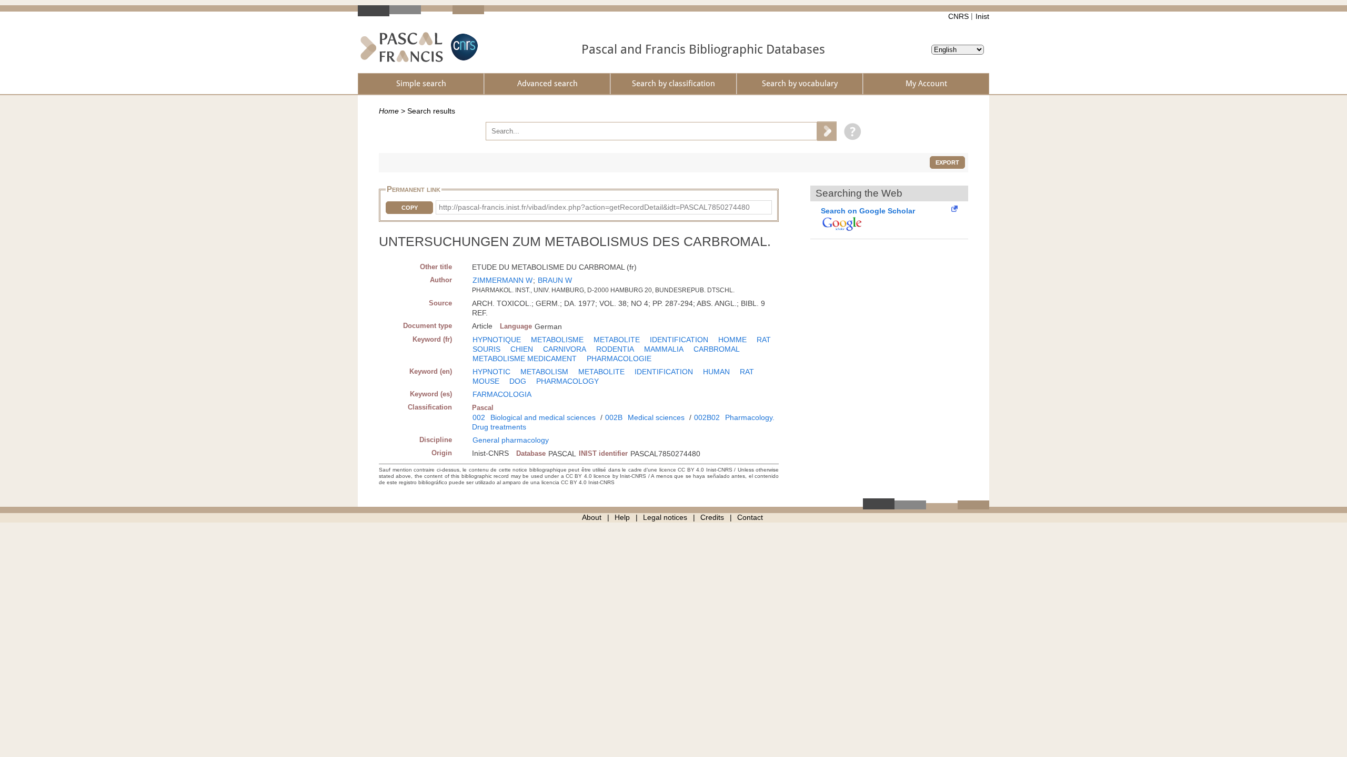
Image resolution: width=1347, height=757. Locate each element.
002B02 (707, 417)
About (591, 517)
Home (389, 111)
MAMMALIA (663, 349)
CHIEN (521, 349)
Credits (712, 517)
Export (947, 162)
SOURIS (486, 349)
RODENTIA (615, 349)
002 (479, 417)
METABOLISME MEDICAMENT (525, 358)
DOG (517, 381)
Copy (409, 207)
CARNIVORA (564, 349)
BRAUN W (555, 280)
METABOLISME (557, 339)
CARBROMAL (716, 349)
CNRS (958, 16)
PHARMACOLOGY (567, 381)
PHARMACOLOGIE (619, 358)
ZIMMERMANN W (502, 280)
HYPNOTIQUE (497, 339)
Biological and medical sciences (543, 417)
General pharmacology (511, 440)
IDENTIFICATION (679, 339)
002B (613, 417)
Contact (750, 517)
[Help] (850, 131)
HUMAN (716, 371)
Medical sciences (656, 417)
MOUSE (486, 381)
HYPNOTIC (491, 371)
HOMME (732, 339)
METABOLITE (617, 339)
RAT (764, 339)
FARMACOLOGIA (502, 394)
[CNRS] (463, 47)
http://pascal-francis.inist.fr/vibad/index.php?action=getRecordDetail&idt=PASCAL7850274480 (594, 207)
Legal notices (665, 517)
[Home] (402, 47)
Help (622, 517)
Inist (982, 16)
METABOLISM (544, 371)
